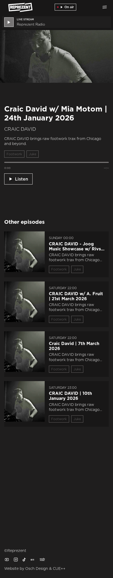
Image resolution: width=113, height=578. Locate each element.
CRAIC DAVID (20, 129)
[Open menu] (104, 7)
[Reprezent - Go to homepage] (17, 7)
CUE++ (59, 568)
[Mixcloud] (32, 559)
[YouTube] (6, 559)
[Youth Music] (42, 559)
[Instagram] (16, 559)
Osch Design (36, 568)
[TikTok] (24, 559)
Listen (21, 179)
